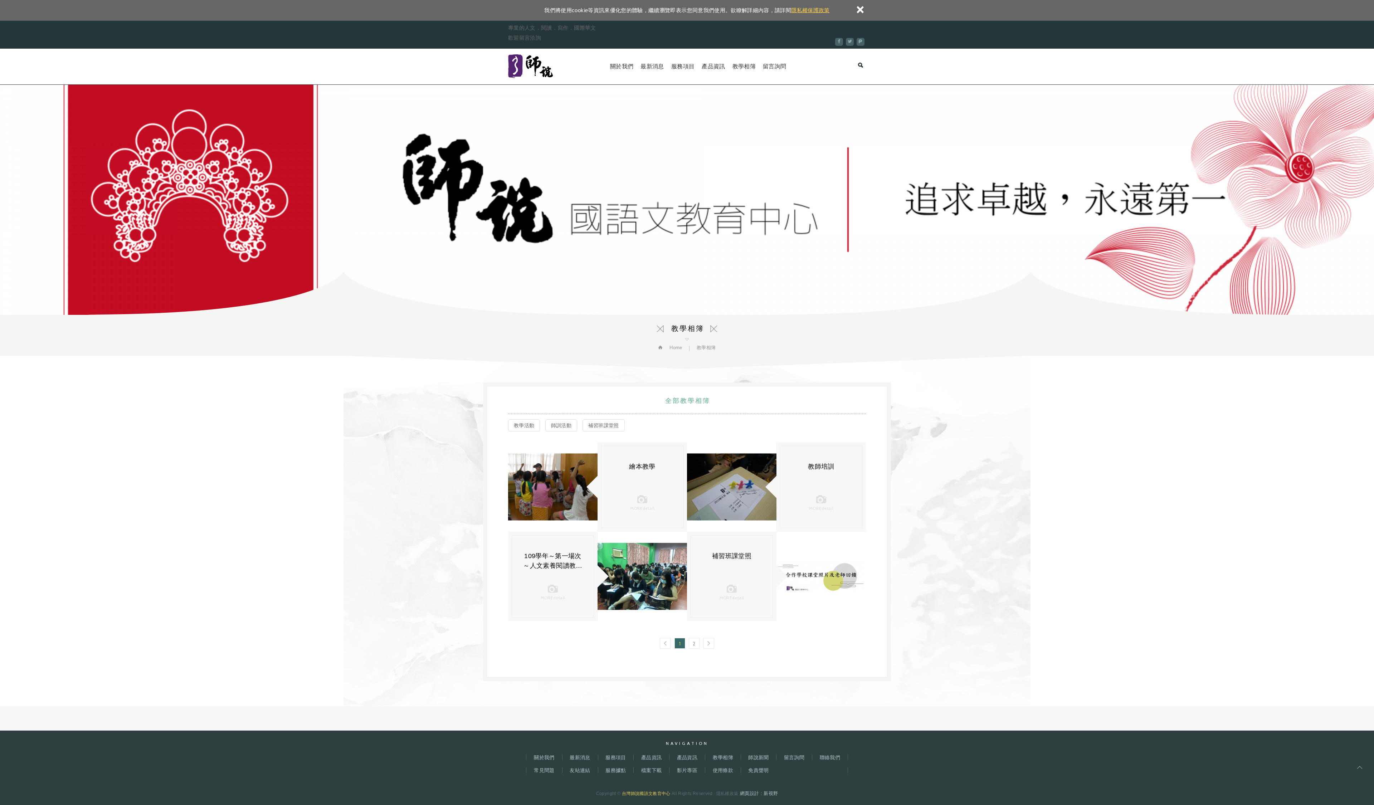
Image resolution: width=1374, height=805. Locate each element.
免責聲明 (758, 770)
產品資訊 (713, 66)
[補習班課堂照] (821, 576)
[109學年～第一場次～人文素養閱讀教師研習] (642, 576)
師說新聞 (758, 757)
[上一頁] (665, 643)
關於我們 (621, 66)
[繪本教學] (553, 487)
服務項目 (683, 66)
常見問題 (544, 770)
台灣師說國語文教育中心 (530, 66)
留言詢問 (774, 66)
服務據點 (615, 770)
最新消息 (652, 66)
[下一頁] (708, 643)
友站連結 (580, 770)
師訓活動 (561, 425)
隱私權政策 (727, 793)
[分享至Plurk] (860, 42)
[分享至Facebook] (839, 42)
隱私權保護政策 (810, 10)
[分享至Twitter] (850, 42)
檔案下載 (651, 770)
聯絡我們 (830, 757)
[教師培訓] (731, 487)
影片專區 (687, 770)
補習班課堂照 (603, 425)
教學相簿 (744, 66)
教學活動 (524, 425)
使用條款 (723, 770)
